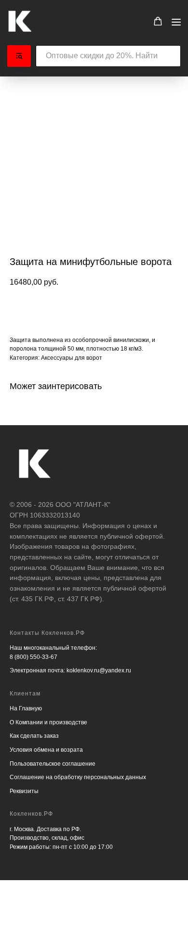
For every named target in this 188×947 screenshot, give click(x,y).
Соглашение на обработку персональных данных (78, 777)
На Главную (26, 708)
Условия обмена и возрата (46, 749)
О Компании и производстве (48, 722)
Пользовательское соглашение (52, 763)
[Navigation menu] (176, 21)
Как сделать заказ (34, 735)
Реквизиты (24, 791)
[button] (157, 21)
